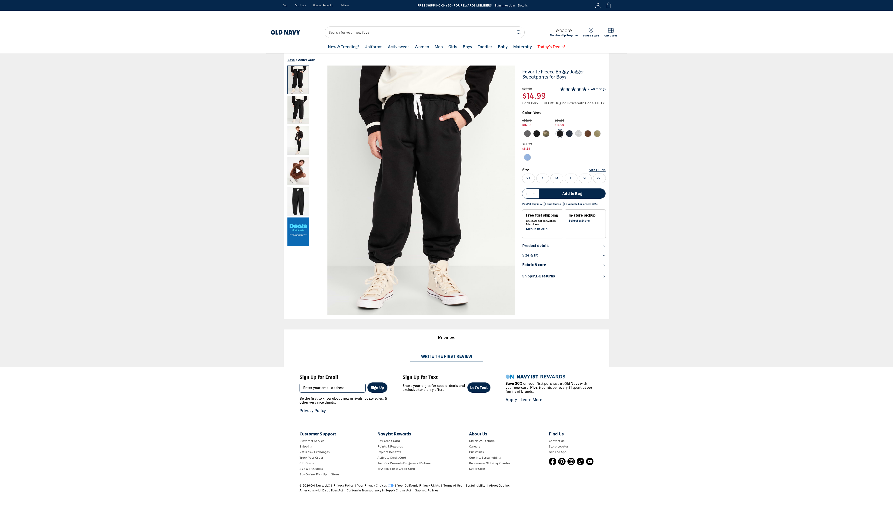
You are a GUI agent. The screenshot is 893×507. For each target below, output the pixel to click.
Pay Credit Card (388, 441)
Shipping (306, 446)
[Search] (518, 32)
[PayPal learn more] (544, 204)
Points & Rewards (390, 446)
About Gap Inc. (499, 485)
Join (544, 228)
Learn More (532, 399)
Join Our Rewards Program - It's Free (403, 463)
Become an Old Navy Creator (489, 463)
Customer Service (312, 441)
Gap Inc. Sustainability (485, 457)
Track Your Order (311, 457)
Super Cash (477, 469)
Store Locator (559, 446)
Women (422, 46)
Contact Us (556, 441)
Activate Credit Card (391, 457)
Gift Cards (307, 463)
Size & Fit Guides (311, 469)
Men (439, 46)
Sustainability (475, 485)
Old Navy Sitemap (482, 441)
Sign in (531, 228)
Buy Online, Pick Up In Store (319, 474)
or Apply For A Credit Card (396, 469)
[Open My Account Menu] (598, 5)
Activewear (398, 46)
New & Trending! (343, 46)
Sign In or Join (505, 5)
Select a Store (579, 221)
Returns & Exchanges (315, 452)
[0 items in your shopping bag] (608, 5)
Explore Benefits (389, 452)
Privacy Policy (313, 410)
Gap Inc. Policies (426, 490)
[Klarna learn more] (563, 204)
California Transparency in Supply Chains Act (379, 490)
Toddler (485, 46)
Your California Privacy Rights (418, 485)
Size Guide (597, 170)
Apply (511, 399)
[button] (401, 192)
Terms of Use (452, 485)
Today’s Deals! (551, 46)
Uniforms (373, 46)
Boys (467, 46)
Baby (503, 46)
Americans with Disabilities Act (321, 490)
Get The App (557, 452)
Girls (452, 46)
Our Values (476, 452)
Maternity (522, 46)
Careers (474, 446)
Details (523, 5)
